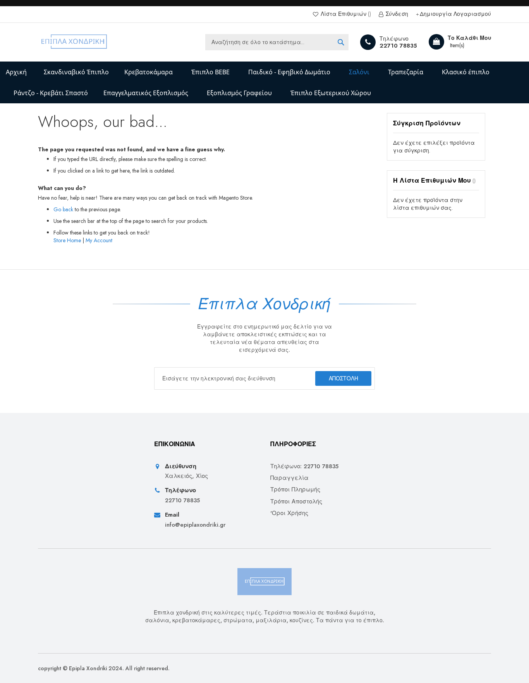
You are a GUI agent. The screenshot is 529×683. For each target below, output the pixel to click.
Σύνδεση (396, 14)
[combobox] (277, 42)
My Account (99, 240)
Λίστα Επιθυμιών (343, 14)
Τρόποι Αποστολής (296, 502)
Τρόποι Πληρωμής (295, 490)
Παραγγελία (289, 478)
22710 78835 (398, 45)
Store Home (67, 240)
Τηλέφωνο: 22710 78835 (304, 466)
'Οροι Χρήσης (289, 513)
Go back (63, 209)
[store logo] (74, 42)
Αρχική (16, 72)
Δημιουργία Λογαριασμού (455, 14)
